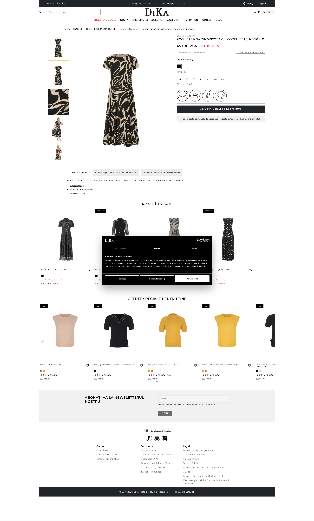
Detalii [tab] (157, 248)
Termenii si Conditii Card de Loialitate (203, 467)
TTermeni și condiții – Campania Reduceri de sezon (206, 482)
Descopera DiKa (149, 459)
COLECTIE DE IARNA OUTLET (101, 29)
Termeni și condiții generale (203, 404)
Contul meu (103, 450)
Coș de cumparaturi (107, 454)
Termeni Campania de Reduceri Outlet (204, 476)
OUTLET (77, 29)
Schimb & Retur (191, 463)
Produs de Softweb (184, 492)
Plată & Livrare (191, 459)
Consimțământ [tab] (120, 248)
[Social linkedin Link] (165, 438)
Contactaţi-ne (148, 450)
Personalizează (155, 279)
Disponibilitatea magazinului (250, 52)
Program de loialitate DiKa (155, 463)
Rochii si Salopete (129, 29)
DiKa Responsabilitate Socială (157, 454)
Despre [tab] (194, 248)
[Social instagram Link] (157, 438)
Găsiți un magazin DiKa (154, 467)
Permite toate (192, 279)
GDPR (186, 471)
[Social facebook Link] (149, 438)
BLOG (219, 20)
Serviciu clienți (55, 3)
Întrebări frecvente (151, 471)
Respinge (122, 279)
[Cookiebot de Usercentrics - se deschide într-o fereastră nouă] (198, 240)
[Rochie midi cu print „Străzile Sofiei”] (66, 238)
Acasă (67, 29)
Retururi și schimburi (108, 459)
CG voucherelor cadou (195, 454)
